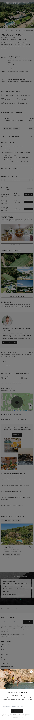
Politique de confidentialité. (17, 717)
